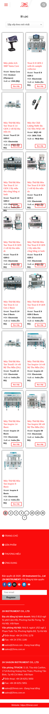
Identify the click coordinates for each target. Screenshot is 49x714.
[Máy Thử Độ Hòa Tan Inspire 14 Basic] (13, 401)
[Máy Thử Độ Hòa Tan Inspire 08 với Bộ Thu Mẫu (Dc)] (36, 401)
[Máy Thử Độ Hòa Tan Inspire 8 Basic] (13, 461)
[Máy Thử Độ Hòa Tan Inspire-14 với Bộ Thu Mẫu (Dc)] (36, 342)
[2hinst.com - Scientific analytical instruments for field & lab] (24, 4)
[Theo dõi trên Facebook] (4, 584)
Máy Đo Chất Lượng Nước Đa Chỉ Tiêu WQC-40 (36, 125)
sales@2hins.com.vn (15, 649)
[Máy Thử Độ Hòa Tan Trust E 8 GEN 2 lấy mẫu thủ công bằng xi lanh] (36, 222)
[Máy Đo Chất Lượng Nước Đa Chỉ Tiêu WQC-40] (36, 103)
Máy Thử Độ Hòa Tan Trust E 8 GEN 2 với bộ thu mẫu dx (36, 185)
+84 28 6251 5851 (18, 683)
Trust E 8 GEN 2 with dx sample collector (35, 66)
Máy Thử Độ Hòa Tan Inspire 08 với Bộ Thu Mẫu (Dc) (36, 424)
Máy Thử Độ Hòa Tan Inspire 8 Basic (12, 483)
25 (43, 513)
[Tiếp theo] (24, 517)
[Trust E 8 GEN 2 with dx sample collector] (36, 43)
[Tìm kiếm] (43, 4)
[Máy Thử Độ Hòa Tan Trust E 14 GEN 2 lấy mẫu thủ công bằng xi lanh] (13, 163)
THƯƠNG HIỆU (12, 554)
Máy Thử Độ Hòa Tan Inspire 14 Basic (12, 424)
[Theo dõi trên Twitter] (9, 584)
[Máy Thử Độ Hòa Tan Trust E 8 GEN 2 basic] (36, 282)
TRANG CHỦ (11, 536)
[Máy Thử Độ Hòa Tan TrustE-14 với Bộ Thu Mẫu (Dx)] (13, 342)
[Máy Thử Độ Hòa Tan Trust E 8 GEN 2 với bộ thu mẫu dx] (36, 163)
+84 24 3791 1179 (24, 635)
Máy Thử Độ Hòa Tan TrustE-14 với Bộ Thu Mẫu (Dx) (12, 364)
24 (37, 513)
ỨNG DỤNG (10, 563)
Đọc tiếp (16, 86)
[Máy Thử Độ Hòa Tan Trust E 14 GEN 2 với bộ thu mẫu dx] (13, 103)
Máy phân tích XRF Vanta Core (11, 64)
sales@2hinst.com (14, 645)
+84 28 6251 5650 (24, 679)
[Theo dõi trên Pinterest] (19, 584)
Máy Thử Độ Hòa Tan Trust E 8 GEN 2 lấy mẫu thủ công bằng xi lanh (36, 245)
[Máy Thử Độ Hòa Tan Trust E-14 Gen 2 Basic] (13, 282)
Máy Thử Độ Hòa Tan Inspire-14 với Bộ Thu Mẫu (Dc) (36, 364)
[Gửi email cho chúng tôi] (14, 584)
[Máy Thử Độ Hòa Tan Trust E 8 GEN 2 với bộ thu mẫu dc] (13, 222)
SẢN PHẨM (10, 545)
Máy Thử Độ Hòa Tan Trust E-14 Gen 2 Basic (12, 304)
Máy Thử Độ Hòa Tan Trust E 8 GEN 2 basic (36, 304)
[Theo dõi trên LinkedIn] (24, 584)
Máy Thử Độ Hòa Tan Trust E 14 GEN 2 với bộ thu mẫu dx (12, 125)
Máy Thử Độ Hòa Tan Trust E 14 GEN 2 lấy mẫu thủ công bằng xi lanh (12, 185)
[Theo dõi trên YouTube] (29, 584)
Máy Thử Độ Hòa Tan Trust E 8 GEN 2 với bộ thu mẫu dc (12, 245)
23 (32, 513)
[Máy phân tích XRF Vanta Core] (13, 43)
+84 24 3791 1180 (18, 640)
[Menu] (6, 4)
